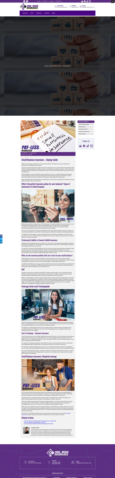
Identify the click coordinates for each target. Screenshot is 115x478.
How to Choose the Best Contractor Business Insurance (38, 423)
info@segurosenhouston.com (88, 7)
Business (81, 126)
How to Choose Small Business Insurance (35, 422)
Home (46, 66)
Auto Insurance (83, 124)
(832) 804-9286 (74, 7)
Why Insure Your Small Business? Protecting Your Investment (40, 421)
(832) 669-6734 (56, 463)
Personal (81, 134)
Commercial (82, 129)
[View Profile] (82, 1)
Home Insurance (83, 131)
